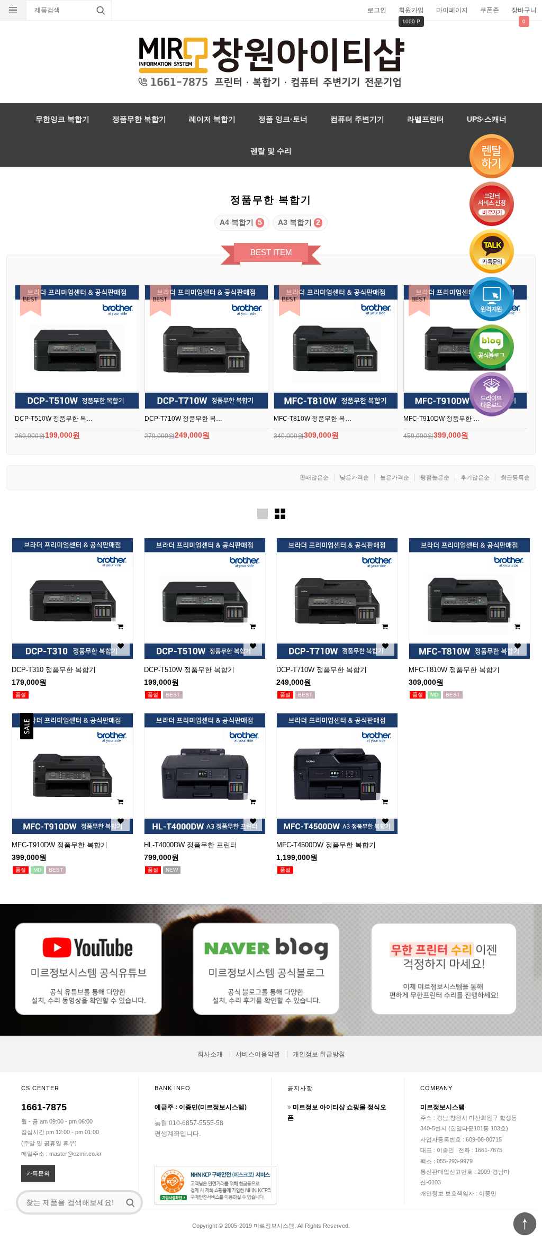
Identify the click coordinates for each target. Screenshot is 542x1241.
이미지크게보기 (262, 514)
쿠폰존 (489, 10)
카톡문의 (38, 1173)
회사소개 (210, 1054)
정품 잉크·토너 (283, 119)
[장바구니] (120, 627)
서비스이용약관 (258, 1054)
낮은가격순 (354, 477)
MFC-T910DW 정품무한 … (441, 418)
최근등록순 (515, 477)
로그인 (376, 10)
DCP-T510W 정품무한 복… (54, 418)
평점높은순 (434, 477)
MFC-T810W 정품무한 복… (312, 418)
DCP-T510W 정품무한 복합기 (189, 670)
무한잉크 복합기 (62, 119)
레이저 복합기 (212, 119)
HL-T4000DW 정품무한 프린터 (190, 845)
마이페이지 (452, 10)
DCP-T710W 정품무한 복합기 (321, 670)
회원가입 (411, 10)
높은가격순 (394, 477)
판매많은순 (314, 477)
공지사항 (300, 1088)
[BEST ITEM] (77, 347)
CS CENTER (40, 1088)
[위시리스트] (120, 646)
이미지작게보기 (280, 514)
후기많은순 (475, 477)
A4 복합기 (241, 223)
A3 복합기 (299, 223)
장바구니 (524, 10)
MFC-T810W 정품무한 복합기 (454, 670)
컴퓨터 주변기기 (357, 119)
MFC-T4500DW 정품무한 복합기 (326, 845)
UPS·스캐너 (487, 119)
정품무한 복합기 (139, 119)
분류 (13, 10)
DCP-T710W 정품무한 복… (183, 418)
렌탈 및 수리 (271, 151)
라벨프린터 (425, 119)
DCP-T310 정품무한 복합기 (54, 670)
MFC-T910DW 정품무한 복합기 (59, 845)
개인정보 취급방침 (319, 1054)
